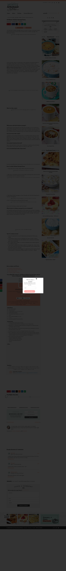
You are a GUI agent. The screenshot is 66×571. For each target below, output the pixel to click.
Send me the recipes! (30, 291)
